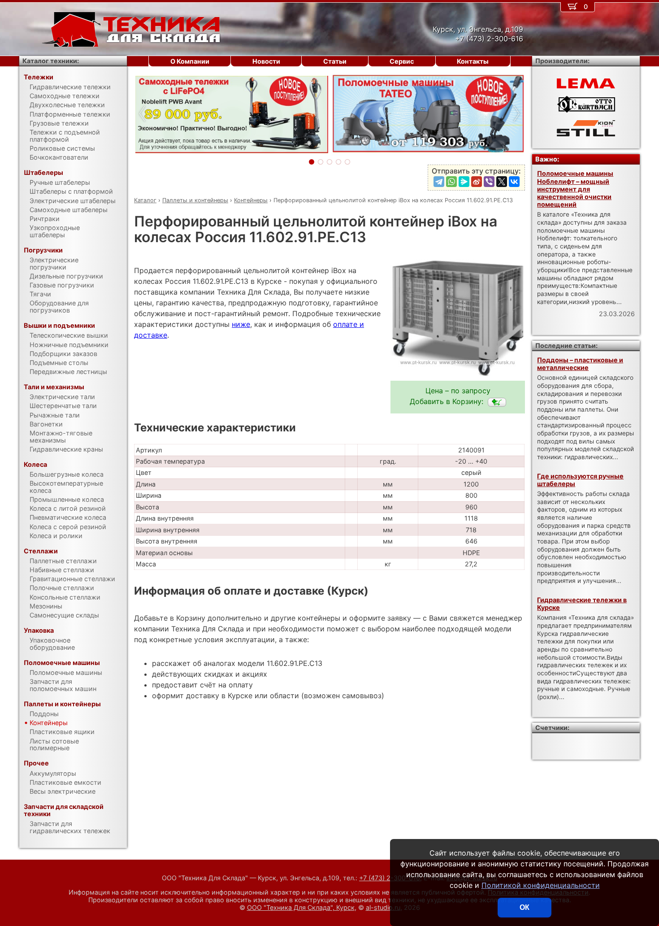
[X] (501, 181)
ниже (241, 324)
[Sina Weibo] (476, 181)
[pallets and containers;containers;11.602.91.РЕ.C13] (497, 402)
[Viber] (489, 181)
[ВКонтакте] (514, 181)
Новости (266, 61)
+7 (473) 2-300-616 (389, 878)
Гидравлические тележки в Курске (582, 603)
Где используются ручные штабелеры (580, 479)
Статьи (335, 61)
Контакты (473, 61)
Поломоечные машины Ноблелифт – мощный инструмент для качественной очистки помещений (575, 189)
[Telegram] (439, 181)
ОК (524, 907)
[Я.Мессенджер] (464, 181)
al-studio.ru (383, 907)
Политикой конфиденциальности (540, 885)
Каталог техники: (50, 61)
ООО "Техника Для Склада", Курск (301, 907)
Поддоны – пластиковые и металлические (580, 363)
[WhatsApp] (451, 181)
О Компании (189, 61)
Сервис (402, 61)
